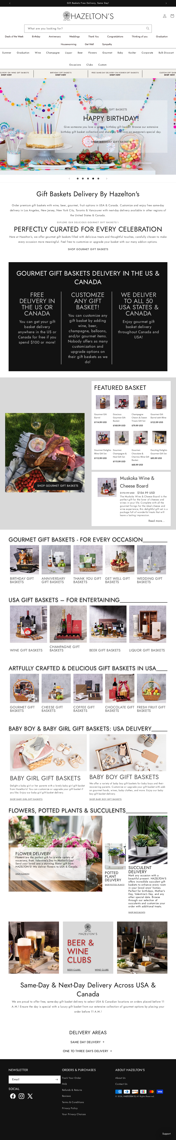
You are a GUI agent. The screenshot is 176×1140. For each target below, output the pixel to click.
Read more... (156, 521)
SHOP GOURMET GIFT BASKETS (88, 249)
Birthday (36, 36)
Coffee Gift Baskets (84, 709)
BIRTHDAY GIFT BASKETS (61, 73)
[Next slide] (107, 178)
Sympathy (107, 44)
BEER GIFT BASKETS (105, 650)
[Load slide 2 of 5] (82, 178)
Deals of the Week (14, 36)
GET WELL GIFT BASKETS (117, 580)
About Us (120, 1078)
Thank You (93, 36)
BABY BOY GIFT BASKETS (124, 777)
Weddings (74, 36)
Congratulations (115, 36)
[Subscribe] (56, 1079)
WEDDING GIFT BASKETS (149, 580)
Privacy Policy (70, 1108)
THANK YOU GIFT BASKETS (87, 580)
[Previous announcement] (10, 3)
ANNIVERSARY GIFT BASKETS (53, 580)
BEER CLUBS (74, 969)
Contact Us (121, 1084)
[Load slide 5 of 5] (98, 178)
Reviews (66, 1096)
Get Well (89, 44)
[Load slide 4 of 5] (93, 178)
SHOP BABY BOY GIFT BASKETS (105, 799)
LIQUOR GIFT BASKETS (147, 650)
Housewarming (68, 44)
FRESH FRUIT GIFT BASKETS (151, 709)
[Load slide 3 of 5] (88, 178)
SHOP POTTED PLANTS (114, 884)
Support (166, 1133)
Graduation (162, 36)
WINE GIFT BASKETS (26, 650)
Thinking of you (139, 36)
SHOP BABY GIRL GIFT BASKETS (26, 799)
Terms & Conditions (73, 1102)
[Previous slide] (69, 178)
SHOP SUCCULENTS (136, 912)
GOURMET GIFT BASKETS (22, 709)
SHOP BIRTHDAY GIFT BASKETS (111, 142)
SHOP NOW (60, 75)
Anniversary (55, 36)
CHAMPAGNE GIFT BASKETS (65, 648)
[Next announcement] (166, 3)
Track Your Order (71, 1078)
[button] (38, 52)
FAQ (64, 1084)
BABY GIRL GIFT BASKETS (45, 778)
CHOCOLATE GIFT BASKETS (119, 709)
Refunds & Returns (72, 1090)
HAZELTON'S (129, 1096)
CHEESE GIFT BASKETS (52, 709)
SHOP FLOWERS (22, 874)
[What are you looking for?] (148, 28)
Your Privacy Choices (74, 1114)
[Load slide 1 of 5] (77, 178)
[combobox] (88, 29)
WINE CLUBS (102, 969)
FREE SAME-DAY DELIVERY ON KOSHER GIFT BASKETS (115, 73)
